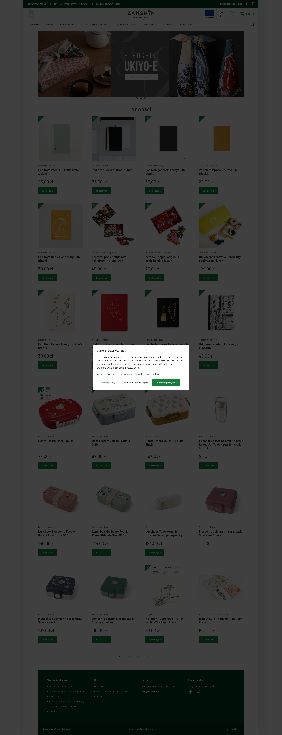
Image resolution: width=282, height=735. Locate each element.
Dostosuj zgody (107, 382)
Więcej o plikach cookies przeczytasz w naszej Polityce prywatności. (129, 373)
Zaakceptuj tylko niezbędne (135, 382)
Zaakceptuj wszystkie (166, 382)
